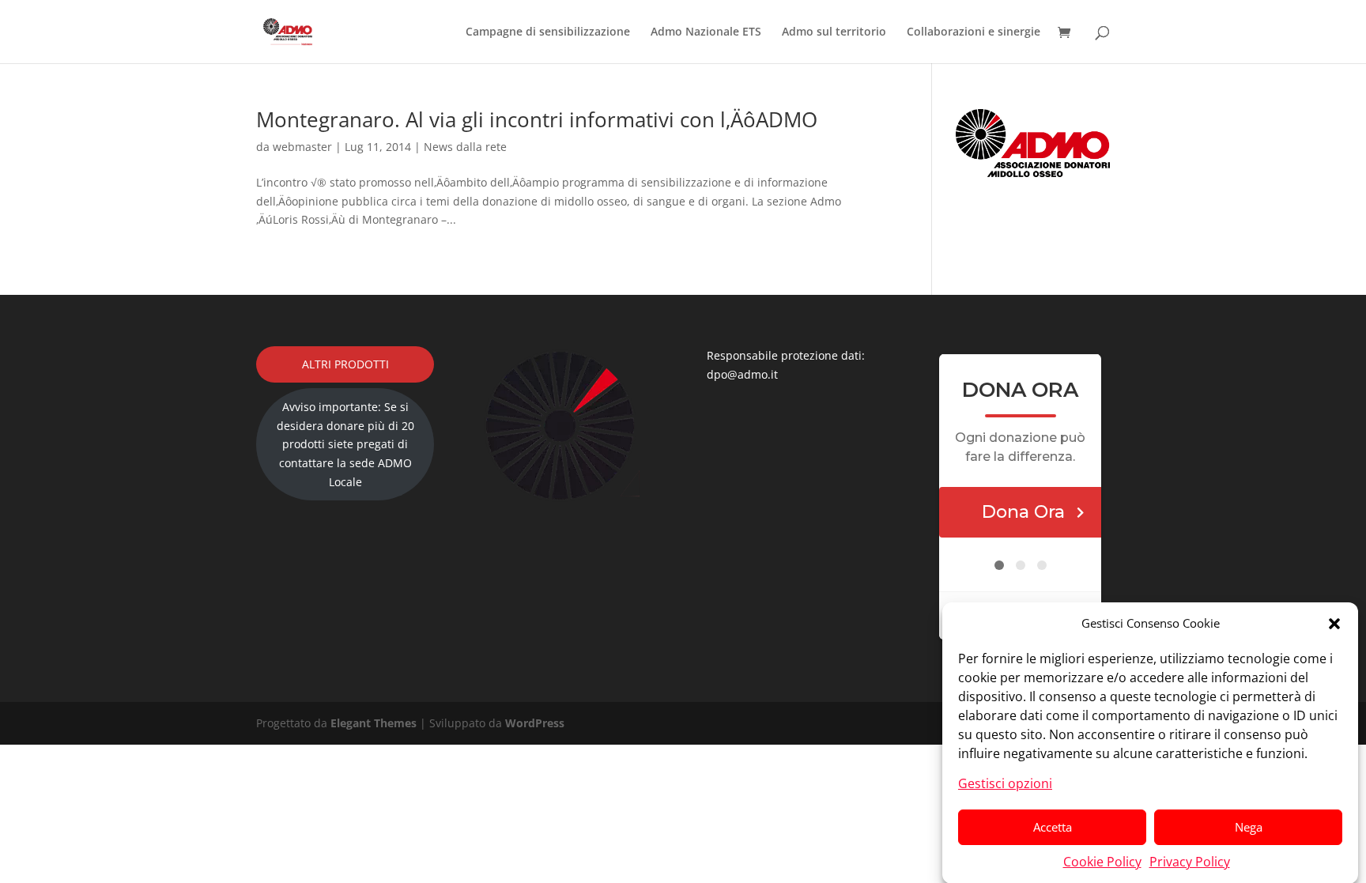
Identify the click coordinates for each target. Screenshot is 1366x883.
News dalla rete (465, 146)
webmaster (302, 146)
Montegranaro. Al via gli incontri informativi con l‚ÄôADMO (536, 119)
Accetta (1052, 827)
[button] (1334, 624)
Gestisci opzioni (1005, 782)
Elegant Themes (373, 722)
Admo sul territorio (834, 32)
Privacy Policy (1189, 861)
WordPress (534, 722)
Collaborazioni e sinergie (973, 32)
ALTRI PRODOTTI (345, 364)
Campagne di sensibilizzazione (548, 32)
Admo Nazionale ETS (706, 32)
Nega (1248, 827)
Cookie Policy (1102, 861)
